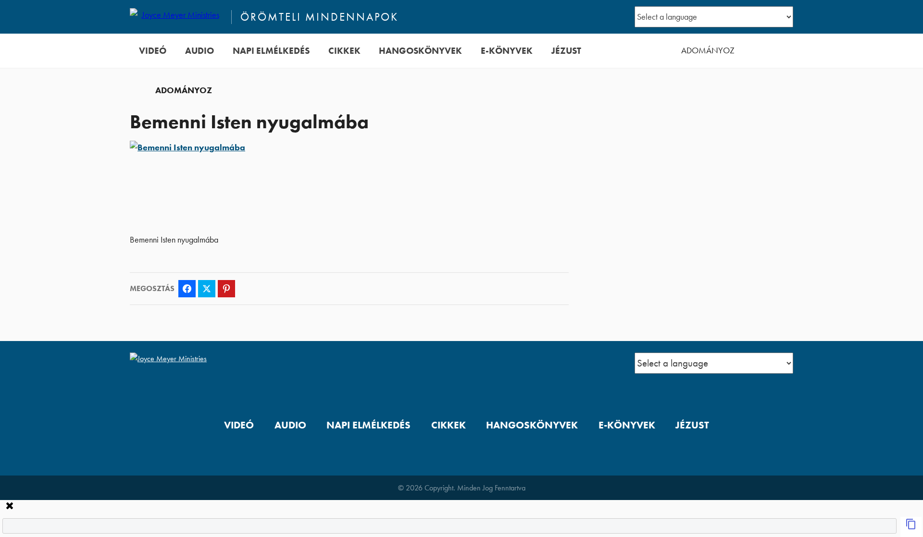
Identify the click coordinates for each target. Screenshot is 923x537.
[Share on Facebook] (187, 288)
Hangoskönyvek (420, 51)
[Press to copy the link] (911, 527)
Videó (152, 51)
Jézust (566, 51)
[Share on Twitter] (206, 288)
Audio (199, 51)
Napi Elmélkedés (271, 51)
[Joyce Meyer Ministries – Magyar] (176, 16)
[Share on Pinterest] (226, 288)
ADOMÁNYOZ (708, 50)
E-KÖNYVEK (507, 51)
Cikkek (344, 51)
